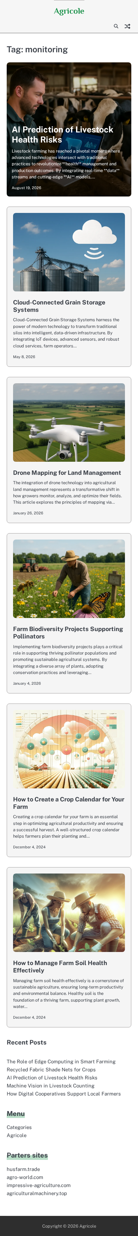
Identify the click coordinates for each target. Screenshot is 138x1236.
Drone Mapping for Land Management (67, 472)
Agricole (69, 11)
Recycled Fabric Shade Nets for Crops (51, 1069)
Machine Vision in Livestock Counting (50, 1085)
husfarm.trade (23, 1169)
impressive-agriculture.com (39, 1185)
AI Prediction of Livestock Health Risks (52, 1077)
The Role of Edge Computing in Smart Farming (61, 1061)
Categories (19, 1127)
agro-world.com (25, 1177)
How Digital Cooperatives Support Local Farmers (64, 1094)
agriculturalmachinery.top (37, 1193)
